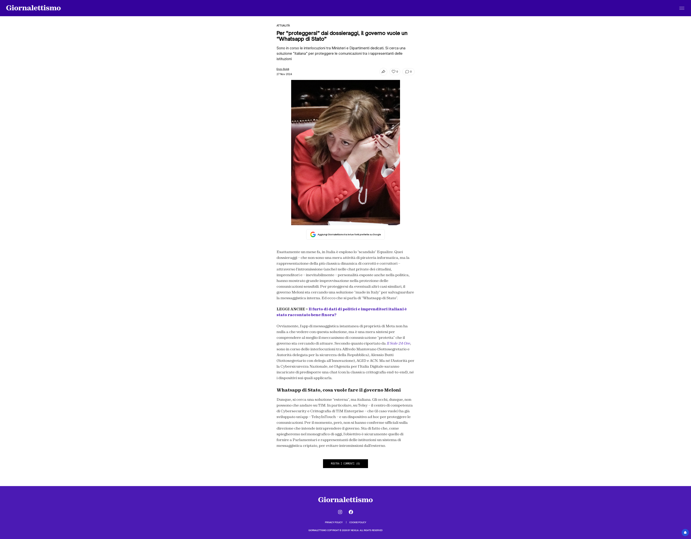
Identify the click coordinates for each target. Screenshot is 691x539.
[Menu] (682, 8)
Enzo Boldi (283, 69)
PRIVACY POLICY (334, 522)
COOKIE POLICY (357, 522)
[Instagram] (340, 512)
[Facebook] (350, 512)
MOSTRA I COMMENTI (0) (345, 463)
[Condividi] (383, 72)
